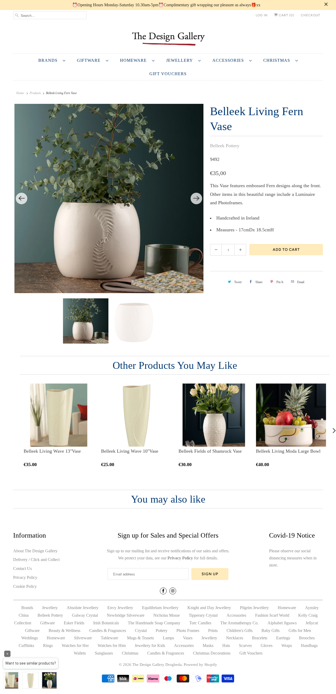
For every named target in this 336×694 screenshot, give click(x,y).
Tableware (109, 638)
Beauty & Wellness (64, 630)
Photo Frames (187, 630)
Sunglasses (104, 653)
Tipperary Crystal (203, 615)
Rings (48, 645)
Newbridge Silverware (125, 615)
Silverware (83, 638)
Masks (208, 645)
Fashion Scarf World (272, 615)
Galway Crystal (85, 615)
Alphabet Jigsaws (282, 623)
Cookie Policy (25, 586)
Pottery (161, 630)
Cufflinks (26, 645)
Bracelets (259, 638)
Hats (226, 645)
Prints (213, 630)
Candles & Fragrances (107, 630)
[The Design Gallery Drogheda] (168, 38)
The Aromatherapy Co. (239, 623)
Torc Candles (200, 623)
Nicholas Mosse (166, 615)
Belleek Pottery (224, 145)
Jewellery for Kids (150, 645)
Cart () (286, 15)
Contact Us (22, 568)
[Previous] (21, 198)
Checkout (310, 15)
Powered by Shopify (200, 664)
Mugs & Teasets (140, 638)
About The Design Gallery (35, 551)
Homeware (134, 60)
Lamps (168, 638)
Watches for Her (75, 645)
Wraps (286, 645)
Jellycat (312, 623)
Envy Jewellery (120, 607)
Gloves (266, 645)
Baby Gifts (270, 630)
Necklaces (234, 638)
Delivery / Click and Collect (36, 559)
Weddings (29, 638)
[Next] (196, 198)
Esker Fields (74, 623)
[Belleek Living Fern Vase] (108, 198)
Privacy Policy (25, 577)
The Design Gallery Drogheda (157, 664)
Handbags (309, 645)
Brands (49, 60)
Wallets (80, 653)
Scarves (245, 645)
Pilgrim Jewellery (254, 607)
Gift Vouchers (168, 74)
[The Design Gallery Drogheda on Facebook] (163, 591)
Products (35, 93)
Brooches (307, 638)
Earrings (283, 638)
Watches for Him (112, 645)
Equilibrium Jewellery (160, 607)
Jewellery (181, 60)
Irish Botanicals (106, 623)
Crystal (141, 630)
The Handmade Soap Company (154, 623)
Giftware (90, 60)
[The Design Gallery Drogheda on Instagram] (172, 591)
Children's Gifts (240, 630)
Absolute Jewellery (82, 607)
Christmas (278, 60)
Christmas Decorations (211, 653)
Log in (261, 15)
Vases (187, 638)
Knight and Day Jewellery (209, 607)
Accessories (229, 60)
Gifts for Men (299, 630)
